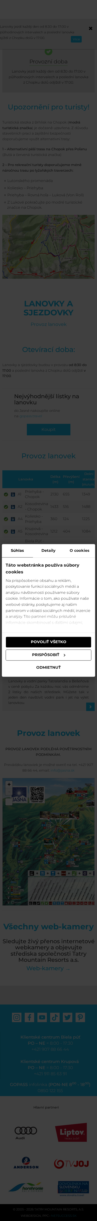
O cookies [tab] (79, 550)
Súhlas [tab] (17, 550)
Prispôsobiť (45, 655)
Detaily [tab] (48, 550)
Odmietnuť (48, 667)
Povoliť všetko (48, 642)
